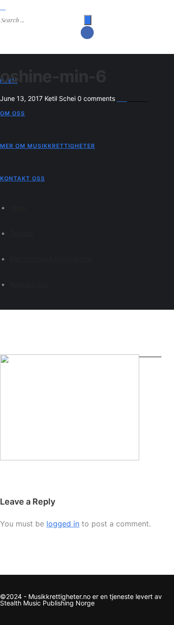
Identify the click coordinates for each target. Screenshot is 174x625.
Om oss (12, 113)
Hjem (18, 207)
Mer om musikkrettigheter (47, 145)
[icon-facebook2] (87, 32)
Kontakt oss (22, 178)
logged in (62, 523)
